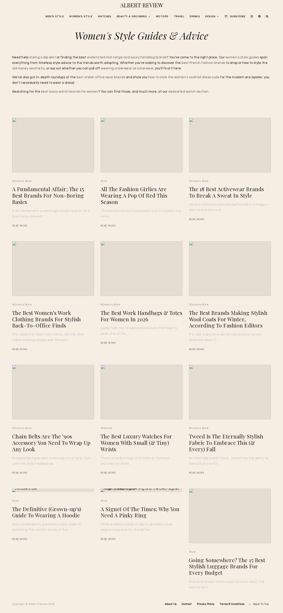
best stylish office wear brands (100, 77)
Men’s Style (55, 16)
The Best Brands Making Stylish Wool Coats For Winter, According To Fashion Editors (228, 319)
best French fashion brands (203, 63)
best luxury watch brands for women (69, 91)
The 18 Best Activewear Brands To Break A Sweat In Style (226, 192)
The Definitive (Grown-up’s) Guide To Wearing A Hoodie (46, 512)
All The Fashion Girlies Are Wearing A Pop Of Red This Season (134, 195)
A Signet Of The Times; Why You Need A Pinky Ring (140, 512)
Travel (179, 16)
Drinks (195, 16)
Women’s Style (80, 16)
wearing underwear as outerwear (127, 68)
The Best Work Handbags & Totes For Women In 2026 (141, 316)
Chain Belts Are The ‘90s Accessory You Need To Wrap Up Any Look (51, 442)
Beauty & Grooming (132, 16)
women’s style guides (242, 57)
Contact (187, 604)
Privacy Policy (206, 604)
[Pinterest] (259, 16)
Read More (19, 225)
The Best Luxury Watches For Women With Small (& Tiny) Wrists (136, 442)
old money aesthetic (28, 68)
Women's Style (22, 181)
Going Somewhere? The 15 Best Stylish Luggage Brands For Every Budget (227, 566)
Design (210, 16)
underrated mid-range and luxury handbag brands (127, 57)
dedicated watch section (188, 91)
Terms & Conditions (232, 604)
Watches (104, 16)
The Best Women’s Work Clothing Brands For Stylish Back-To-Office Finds (46, 319)
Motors (162, 16)
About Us (171, 604)
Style (104, 181)
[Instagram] (252, 16)
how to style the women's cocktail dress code (184, 77)
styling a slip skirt (42, 57)
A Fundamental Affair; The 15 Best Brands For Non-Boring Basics (48, 195)
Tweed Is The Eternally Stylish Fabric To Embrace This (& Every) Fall (226, 442)
